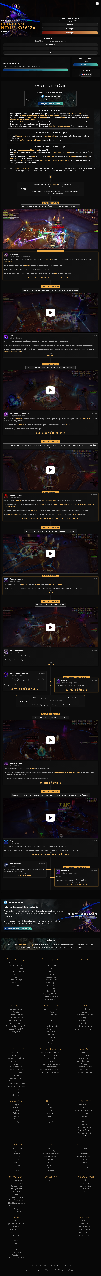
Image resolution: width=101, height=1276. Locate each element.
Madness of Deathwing (85, 1072)
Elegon (16, 1064)
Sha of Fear (16, 1095)
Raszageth (84, 1168)
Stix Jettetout (50, 1061)
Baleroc (50, 1116)
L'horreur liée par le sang (16, 1107)
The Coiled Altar (16, 983)
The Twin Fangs (16, 980)
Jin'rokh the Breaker (50, 1009)
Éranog (84, 1148)
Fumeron (16, 1165)
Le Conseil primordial (84, 1157)
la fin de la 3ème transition (78, 113)
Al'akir (84, 1107)
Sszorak (16, 977)
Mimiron (16, 1241)
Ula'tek (16, 985)
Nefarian (85, 1124)
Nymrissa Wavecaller (16, 963)
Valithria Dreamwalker (16, 1206)
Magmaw (84, 1113)
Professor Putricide (16, 1197)
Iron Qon (50, 1035)
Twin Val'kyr (84, 1189)
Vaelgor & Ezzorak (16, 1015)
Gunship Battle (16, 1186)
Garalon (16, 1075)
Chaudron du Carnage (50, 1055)
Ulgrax (16, 1105)
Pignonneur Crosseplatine (50, 1064)
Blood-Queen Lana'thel (16, 1203)
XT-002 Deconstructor (16, 1229)
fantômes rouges (14, 514)
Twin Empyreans (50, 1037)
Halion (50, 1180)
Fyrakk (16, 1171)
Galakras (50, 974)
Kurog (84, 1162)
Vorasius (16, 1012)
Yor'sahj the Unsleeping (85, 1058)
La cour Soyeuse (16, 1122)
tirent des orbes (50, 136)
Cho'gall (84, 1136)
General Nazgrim (50, 983)
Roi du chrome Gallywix (50, 1072)
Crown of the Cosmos (16, 1023)
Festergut (16, 1192)
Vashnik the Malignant (16, 971)
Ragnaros (50, 1122)
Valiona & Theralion (84, 1130)
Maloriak (84, 1122)
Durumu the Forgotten (50, 1026)
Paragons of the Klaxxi (50, 997)
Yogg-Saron (16, 1255)
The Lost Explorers (16, 974)
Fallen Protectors (50, 966)
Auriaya (16, 1238)
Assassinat (54, 184)
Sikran (16, 1110)
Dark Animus (50, 1032)
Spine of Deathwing (84, 1070)
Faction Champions (84, 1186)
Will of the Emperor (16, 1067)
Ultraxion (84, 1064)
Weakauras (84, 1224)
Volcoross (16, 1154)
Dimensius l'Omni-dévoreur (84, 1029)
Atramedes (84, 1116)
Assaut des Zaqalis (50, 1157)
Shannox (50, 1105)
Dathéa (84, 1159)
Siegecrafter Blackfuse (50, 994)
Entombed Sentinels (16, 968)
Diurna (84, 1165)
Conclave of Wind (84, 1105)
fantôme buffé (21, 160)
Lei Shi (16, 1092)
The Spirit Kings (16, 1061)
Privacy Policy (56, 1265)
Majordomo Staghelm (50, 1119)
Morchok (84, 1053)
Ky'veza (16, 1119)
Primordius (50, 1029)
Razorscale (16, 1227)
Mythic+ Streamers (84, 1229)
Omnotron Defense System (84, 1110)
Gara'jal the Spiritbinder (16, 1058)
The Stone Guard (16, 1053)
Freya (16, 1244)
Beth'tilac (50, 1110)
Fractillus (84, 1023)
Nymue (16, 1162)
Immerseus (50, 963)
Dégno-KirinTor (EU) (23, 168)
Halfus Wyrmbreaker (85, 1127)
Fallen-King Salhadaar (16, 1018)
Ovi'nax (16, 1116)
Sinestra (84, 1139)
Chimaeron (84, 1119)
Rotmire (84, 963)
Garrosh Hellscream (50, 1000)
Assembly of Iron (16, 1232)
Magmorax (50, 1165)
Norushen (50, 968)
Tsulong (16, 1089)
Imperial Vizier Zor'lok (16, 1070)
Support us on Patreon (32, 1270)
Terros (84, 1151)
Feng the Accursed (16, 1055)
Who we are (73, 1270)
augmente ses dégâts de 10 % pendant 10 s (55, 160)
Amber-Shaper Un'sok (16, 1081)
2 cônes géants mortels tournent (31, 140)
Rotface (16, 1194)
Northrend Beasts (84, 1180)
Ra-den (50, 1043)
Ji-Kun (50, 1023)
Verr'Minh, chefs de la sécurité (50, 1070)
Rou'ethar (84, 1012)
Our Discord (60, 1270)
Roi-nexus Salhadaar (84, 1026)
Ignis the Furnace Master (16, 1224)
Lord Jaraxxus (84, 1183)
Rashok (50, 1159)
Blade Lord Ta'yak (16, 1072)
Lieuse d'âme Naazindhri (84, 1015)
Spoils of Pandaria (50, 988)
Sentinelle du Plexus (85, 1009)
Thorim (16, 1246)
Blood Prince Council (16, 1200)
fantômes (32, 769)
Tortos (50, 1018)
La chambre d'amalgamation (51, 1151)
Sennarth (84, 1154)
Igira (16, 1151)
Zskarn (50, 1162)
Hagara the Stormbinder (84, 1061)
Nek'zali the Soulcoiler (16, 966)
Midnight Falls (16, 1032)
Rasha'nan (16, 1113)
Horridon (50, 1012)
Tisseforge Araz (84, 1018)
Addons (84, 1221)
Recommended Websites (84, 1235)
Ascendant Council (84, 1133)
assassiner (49, 259)
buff (59, 510)
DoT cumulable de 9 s (85, 419)
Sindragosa (16, 1209)
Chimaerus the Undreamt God (16, 1026)
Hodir (16, 1249)
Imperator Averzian (16, 1009)
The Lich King (16, 1211)
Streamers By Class (84, 1227)
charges (58, 514)
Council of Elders (51, 1015)
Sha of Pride (50, 971)
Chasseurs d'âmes (84, 1020)
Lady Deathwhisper (16, 1183)
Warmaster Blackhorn (84, 1067)
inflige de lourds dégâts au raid (59, 126)
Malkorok (50, 985)
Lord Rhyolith (50, 1107)
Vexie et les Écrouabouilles (50, 1053)
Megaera (51, 1020)
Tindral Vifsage (16, 1168)
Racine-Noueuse (16, 1148)
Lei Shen (50, 1040)
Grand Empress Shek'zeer (16, 1084)
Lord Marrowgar (16, 1180)
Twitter (48, 1270)
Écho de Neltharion (50, 1168)
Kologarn (16, 1235)
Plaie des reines (20, 136)
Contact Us (67, 1265)
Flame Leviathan (16, 1221)
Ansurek (16, 1124)
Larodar (16, 1159)
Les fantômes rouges (49, 500)
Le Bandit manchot (50, 1067)
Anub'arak (84, 1192)
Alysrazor (50, 1113)
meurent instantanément (12, 351)
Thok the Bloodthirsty (50, 991)
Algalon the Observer (16, 1258)
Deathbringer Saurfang (16, 1189)
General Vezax (16, 1252)
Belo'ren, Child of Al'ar (16, 1029)
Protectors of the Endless (16, 1087)
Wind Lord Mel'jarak (16, 1078)
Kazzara (50, 1148)
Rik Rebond (50, 1058)
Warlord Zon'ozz (84, 1055)
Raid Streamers (84, 1232)
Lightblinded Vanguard (16, 1020)
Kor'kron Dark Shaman (50, 980)
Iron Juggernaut (50, 977)
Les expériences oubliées (50, 1154)
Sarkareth (50, 1171)
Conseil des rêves (16, 1157)
